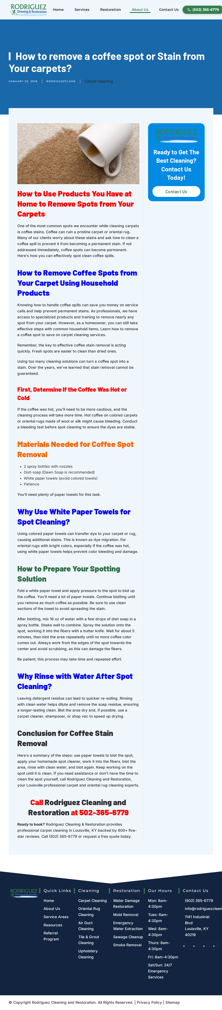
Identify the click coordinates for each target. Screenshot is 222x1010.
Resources (53, 925)
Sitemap (172, 1002)
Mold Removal (125, 915)
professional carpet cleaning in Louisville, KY (57, 830)
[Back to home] (29, 9)
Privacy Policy (149, 1002)
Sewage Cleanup (128, 937)
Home (58, 10)
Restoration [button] (110, 10)
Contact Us (169, 10)
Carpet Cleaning (99, 81)
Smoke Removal (127, 945)
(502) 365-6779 (63, 836)
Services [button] (82, 10)
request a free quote (101, 836)
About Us (52, 908)
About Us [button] (140, 10)
